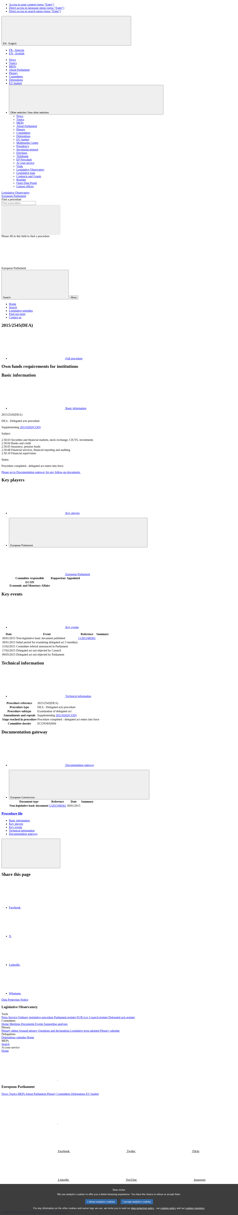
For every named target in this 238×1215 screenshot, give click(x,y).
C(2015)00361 (87, 638)
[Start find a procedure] (30, 220)
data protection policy (142, 1208)
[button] (57, 1079)
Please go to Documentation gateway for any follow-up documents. (41, 472)
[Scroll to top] (30, 853)
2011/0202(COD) (30, 427)
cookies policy (168, 1208)
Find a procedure (11, 199)
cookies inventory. (195, 1208)
